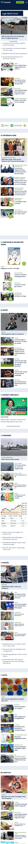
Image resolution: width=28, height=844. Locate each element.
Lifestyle (6, 772)
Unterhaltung (9, 135)
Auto (4, 675)
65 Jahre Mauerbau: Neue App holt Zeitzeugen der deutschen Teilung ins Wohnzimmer (13, 661)
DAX (3, 521)
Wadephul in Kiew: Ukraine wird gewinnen (15, 53)
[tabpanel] (14, 29)
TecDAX (4, 526)
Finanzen (6, 435)
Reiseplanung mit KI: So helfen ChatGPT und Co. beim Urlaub (14, 645)
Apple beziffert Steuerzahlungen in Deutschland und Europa (13, 538)
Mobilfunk (20, 2)
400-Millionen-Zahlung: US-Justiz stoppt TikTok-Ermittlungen (14, 543)
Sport (5, 310)
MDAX (3, 523)
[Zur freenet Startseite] (5, 1)
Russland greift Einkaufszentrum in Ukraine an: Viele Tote (13, 58)
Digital (5, 563)
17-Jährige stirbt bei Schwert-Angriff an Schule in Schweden (14, 44)
